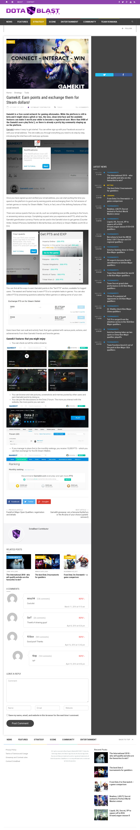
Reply (82, 599)
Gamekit (10, 129)
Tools (10, 42)
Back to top (124, 740)
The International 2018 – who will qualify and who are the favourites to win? (119, 178)
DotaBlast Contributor (40, 107)
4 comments (83, 107)
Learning (69, 557)
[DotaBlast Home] (6, 2)
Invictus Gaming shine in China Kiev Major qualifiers (120, 251)
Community (89, 22)
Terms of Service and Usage (17, 754)
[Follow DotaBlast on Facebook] (123, 74)
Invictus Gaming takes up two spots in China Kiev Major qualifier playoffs (119, 334)
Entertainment (69, 22)
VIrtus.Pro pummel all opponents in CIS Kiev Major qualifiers (119, 298)
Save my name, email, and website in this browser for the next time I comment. (44, 715)
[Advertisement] (113, 55)
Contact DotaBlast (13, 761)
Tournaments (14, 557)
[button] (132, 21)
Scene (52, 22)
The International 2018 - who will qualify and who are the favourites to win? (18, 577)
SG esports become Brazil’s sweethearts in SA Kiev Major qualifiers (119, 262)
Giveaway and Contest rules (16, 757)
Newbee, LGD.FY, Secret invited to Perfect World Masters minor (117, 211)
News (9, 22)
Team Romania (109, 22)
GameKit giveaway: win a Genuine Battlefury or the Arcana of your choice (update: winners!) (69, 514)
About (20, 2)
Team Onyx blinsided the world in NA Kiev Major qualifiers (120, 274)
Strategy (38, 22)
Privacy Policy (11, 750)
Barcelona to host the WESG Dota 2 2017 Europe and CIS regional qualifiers (119, 239)
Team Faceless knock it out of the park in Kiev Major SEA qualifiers (120, 347)
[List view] (12, 2)
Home (9, 93)
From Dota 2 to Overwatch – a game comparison (120, 199)
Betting (40, 557)
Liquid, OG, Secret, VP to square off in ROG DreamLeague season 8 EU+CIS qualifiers (120, 225)
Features (22, 22)
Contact (30, 2)
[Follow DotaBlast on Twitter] (104, 74)
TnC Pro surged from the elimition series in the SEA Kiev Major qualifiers (120, 322)
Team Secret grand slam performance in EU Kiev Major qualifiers (120, 286)
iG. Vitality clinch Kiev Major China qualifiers (119, 310)
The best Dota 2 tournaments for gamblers (121, 768)
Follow (128, 28)
